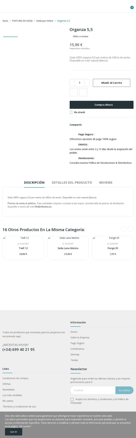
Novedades (8, 389)
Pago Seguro (77, 343)
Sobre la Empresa (79, 337)
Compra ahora (104, 104)
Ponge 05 (113, 248)
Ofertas (6, 383)
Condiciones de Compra (15, 378)
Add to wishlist (74, 92)
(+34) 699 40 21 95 (18, 349)
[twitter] (10, 360)
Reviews (105, 182)
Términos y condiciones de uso (19, 406)
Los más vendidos (12, 395)
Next (131, 229)
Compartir (86, 124)
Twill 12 (23, 248)
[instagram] (17, 360)
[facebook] (4, 360)
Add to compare (83, 92)
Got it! (13, 431)
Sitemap (74, 354)
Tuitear (92, 124)
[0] (129, 6)
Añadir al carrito (111, 82)
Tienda (74, 360)
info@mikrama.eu (42, 206)
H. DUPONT (23, 244)
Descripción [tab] (34, 182)
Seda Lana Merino (68, 248)
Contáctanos (77, 348)
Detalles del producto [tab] (72, 182)
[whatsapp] (30, 360)
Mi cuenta (7, 400)
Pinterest (97, 124)
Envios (73, 331)
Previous (124, 229)
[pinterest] (23, 360)
